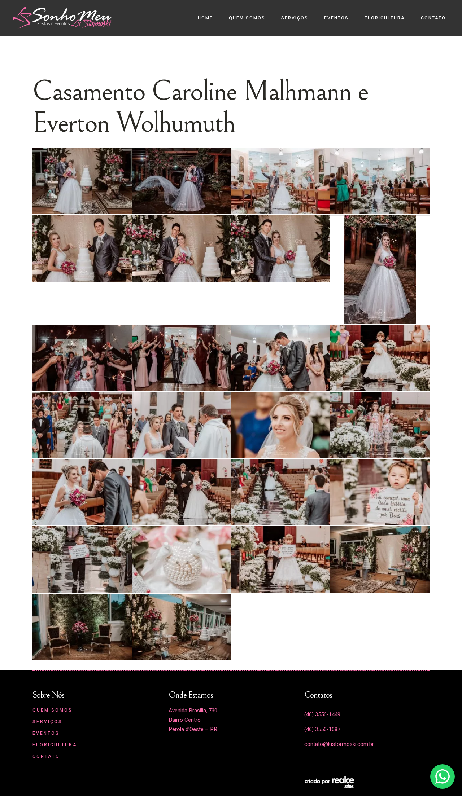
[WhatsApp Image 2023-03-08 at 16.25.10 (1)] (82, 180)
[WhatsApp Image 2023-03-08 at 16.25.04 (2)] (380, 558)
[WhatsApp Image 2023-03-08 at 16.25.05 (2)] (82, 558)
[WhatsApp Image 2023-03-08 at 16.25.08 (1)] (82, 357)
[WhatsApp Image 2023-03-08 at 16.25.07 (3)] (380, 357)
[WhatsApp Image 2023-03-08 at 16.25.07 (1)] (181, 424)
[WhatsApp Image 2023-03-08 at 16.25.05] (280, 558)
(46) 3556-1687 (322, 729)
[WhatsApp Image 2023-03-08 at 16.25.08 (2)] (380, 269)
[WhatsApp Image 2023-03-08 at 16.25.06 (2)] (82, 491)
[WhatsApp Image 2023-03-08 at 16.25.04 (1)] (82, 626)
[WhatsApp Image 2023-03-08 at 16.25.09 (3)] (280, 180)
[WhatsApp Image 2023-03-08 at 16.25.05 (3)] (380, 491)
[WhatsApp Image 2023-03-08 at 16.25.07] (280, 424)
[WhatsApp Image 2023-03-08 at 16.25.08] (181, 357)
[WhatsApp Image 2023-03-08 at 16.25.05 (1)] (181, 558)
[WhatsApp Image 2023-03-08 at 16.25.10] (181, 180)
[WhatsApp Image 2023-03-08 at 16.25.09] (181, 247)
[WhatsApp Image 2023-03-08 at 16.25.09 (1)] (82, 247)
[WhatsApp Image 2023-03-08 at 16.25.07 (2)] (82, 424)
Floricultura (54, 745)
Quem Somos (52, 710)
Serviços (47, 721)
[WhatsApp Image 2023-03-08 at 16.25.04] (181, 626)
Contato (46, 756)
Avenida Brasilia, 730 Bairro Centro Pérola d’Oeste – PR (193, 720)
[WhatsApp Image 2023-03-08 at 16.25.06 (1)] (181, 491)
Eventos (46, 733)
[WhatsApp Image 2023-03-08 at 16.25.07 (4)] (280, 357)
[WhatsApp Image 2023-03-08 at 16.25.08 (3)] (280, 247)
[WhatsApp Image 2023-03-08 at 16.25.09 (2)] (380, 180)
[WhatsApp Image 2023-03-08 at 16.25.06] (280, 491)
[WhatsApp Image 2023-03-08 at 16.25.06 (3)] (380, 424)
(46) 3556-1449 (322, 714)
